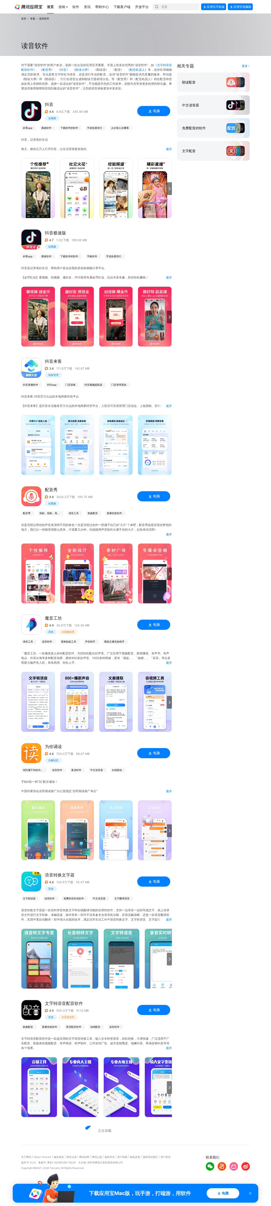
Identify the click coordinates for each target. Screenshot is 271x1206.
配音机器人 (137, 70)
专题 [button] (32, 18)
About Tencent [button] (42, 1157)
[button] (28, 6)
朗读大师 (81, 70)
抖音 (63, 70)
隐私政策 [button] (135, 1157)
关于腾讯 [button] (26, 1157)
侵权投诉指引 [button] (150, 1157)
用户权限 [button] (122, 1157)
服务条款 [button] (59, 1157)
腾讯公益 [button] (97, 1157)
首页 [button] (23, 18)
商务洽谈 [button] (71, 1157)
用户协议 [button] (165, 1157)
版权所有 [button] (110, 1157)
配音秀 (46, 70)
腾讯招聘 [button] (84, 1157)
